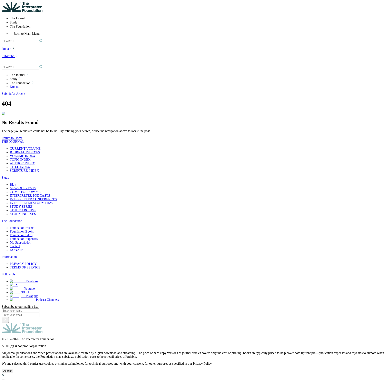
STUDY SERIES (21, 206)
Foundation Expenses (24, 239)
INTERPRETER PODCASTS (30, 195)
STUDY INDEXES (23, 214)
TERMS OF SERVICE (25, 267)
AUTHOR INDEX (22, 163)
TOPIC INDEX (20, 159)
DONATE (16, 250)
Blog (13, 184)
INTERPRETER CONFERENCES (33, 199)
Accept (7, 370)
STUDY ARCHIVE (23, 210)
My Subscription (20, 242)
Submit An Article (13, 93)
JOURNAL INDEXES (25, 152)
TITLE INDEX (20, 167)
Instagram (32, 296)
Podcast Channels (47, 299)
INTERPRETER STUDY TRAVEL (34, 203)
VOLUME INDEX (22, 156)
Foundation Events (22, 227)
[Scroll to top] (3, 379)
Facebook (32, 281)
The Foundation (12, 221)
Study (5, 177)
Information (9, 256)
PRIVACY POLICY (23, 263)
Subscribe (8, 56)
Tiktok (25, 292)
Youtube (29, 288)
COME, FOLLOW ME (25, 192)
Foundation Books (22, 231)
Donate (6, 48)
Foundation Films (21, 235)
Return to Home (12, 138)
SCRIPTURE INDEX (24, 170)
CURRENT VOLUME (25, 148)
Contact (15, 246)
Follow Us (8, 274)
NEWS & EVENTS (23, 188)
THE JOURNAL (13, 141)
